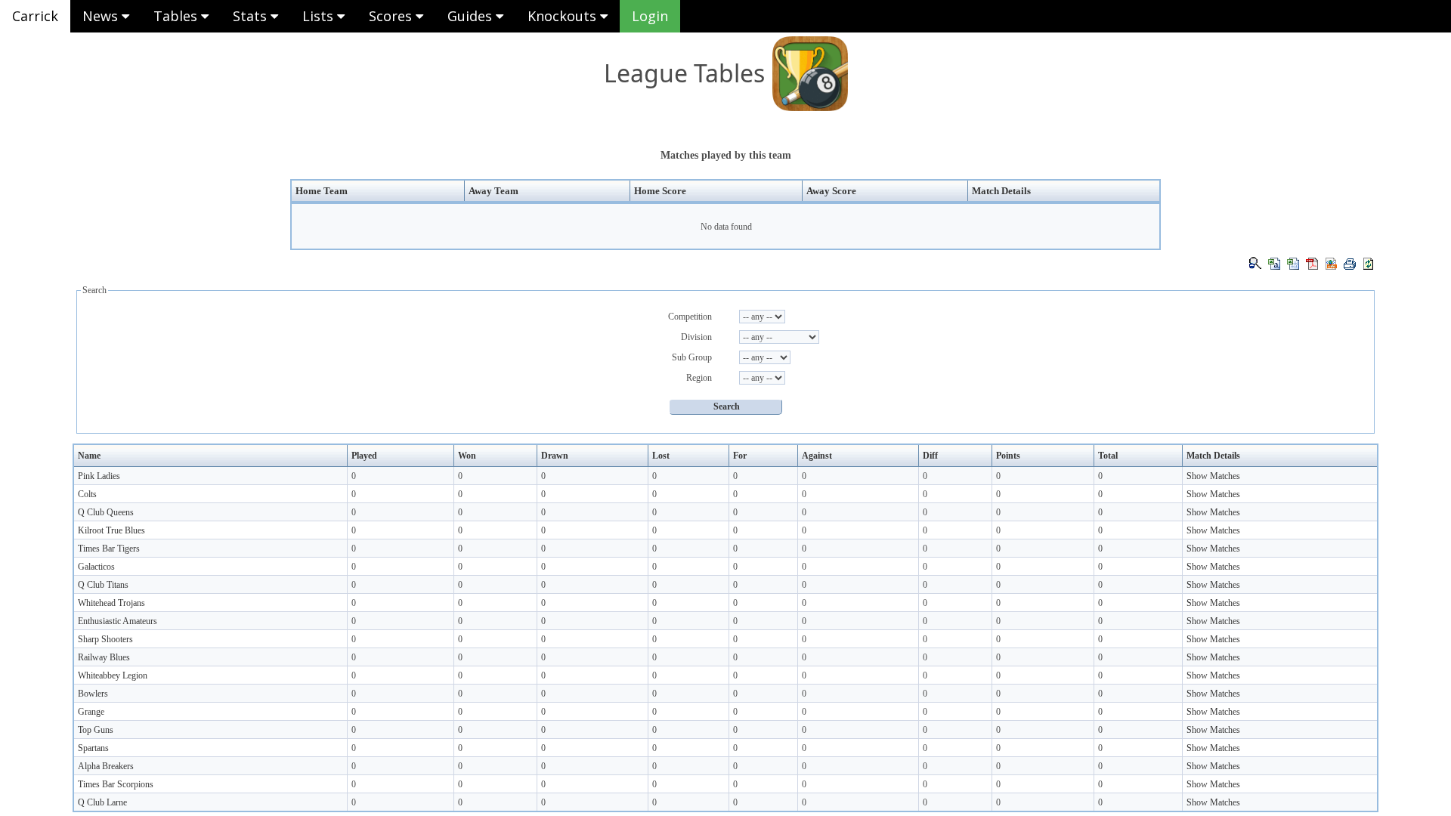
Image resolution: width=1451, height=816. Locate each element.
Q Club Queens (106, 512)
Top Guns (95, 730)
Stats (252, 16)
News (102, 16)
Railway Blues (104, 657)
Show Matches (1213, 476)
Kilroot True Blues (111, 530)
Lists (319, 16)
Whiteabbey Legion (112, 675)
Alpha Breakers (106, 766)
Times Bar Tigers (109, 548)
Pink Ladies (99, 476)
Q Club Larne (102, 802)
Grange (91, 711)
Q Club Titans (103, 585)
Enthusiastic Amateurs (117, 621)
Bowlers (93, 693)
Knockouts (563, 16)
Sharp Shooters (105, 639)
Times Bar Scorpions (115, 784)
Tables (177, 16)
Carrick (35, 16)
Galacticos (96, 566)
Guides (471, 16)
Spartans (93, 748)
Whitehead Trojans (111, 603)
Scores (392, 16)
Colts (87, 494)
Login (650, 16)
